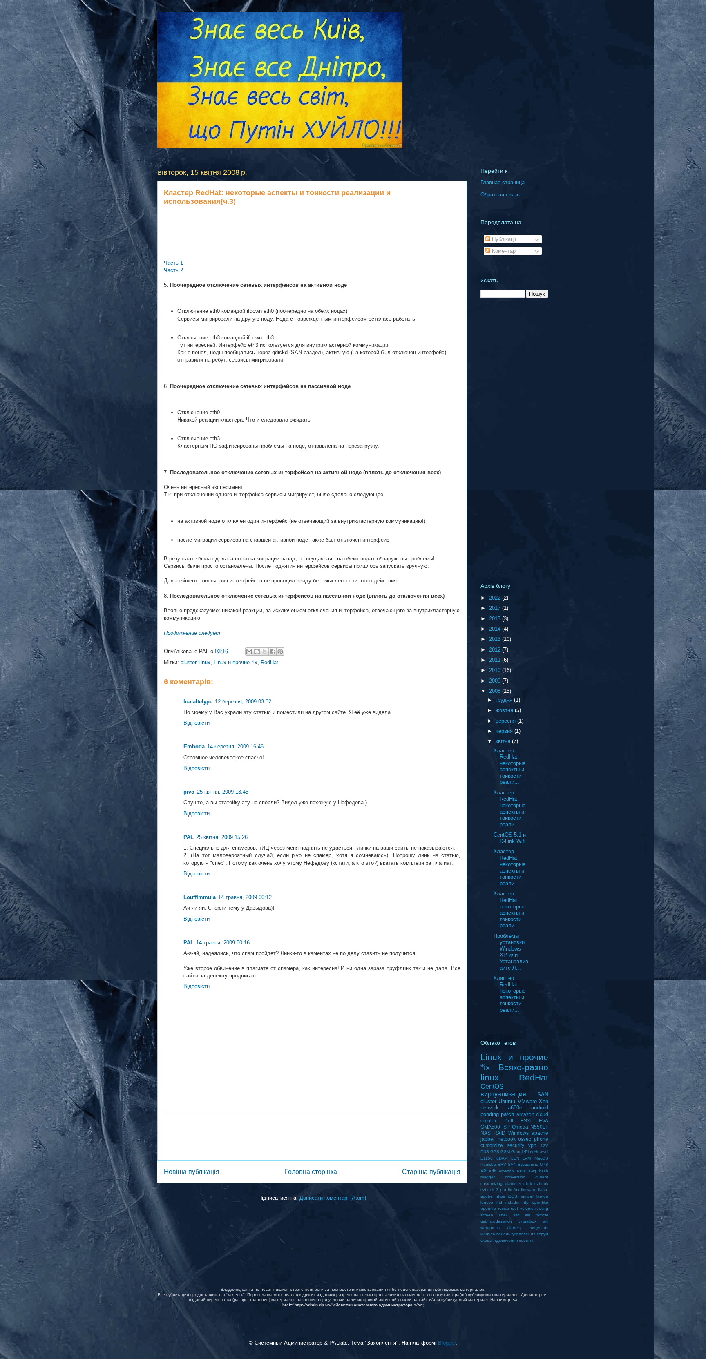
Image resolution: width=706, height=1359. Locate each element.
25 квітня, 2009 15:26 (222, 837)
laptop (542, 1196)
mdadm (512, 1202)
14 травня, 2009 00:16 (223, 942)
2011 (495, 660)
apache (540, 1133)
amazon (506, 1171)
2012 (495, 650)
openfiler (540, 1202)
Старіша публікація (431, 1171)
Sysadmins (528, 1164)
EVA (543, 1120)
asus (521, 1171)
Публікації (503, 239)
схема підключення (499, 1240)
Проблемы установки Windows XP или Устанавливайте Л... (511, 952)
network (489, 1108)
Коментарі (503, 251)
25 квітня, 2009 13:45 (222, 792)
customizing (491, 1183)
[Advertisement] (312, 232)
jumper (527, 1196)
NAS (485, 1133)
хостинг (526, 1240)
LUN (515, 1158)
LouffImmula (199, 897)
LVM (527, 1158)
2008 (495, 691)
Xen (543, 1101)
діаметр (515, 1227)
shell (503, 1215)
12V (544, 1145)
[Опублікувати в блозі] (257, 651)
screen (486, 1215)
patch (507, 1114)
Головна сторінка (311, 1171)
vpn (532, 1145)
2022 (495, 598)
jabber (487, 1139)
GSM (505, 1151)
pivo (188, 792)
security (515, 1145)
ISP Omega (515, 1126)
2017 (495, 608)
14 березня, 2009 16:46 (235, 746)
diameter (513, 1183)
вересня (506, 721)
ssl (527, 1215)
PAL (188, 837)
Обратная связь (500, 195)
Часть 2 (173, 270)
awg (532, 1171)
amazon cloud (532, 1114)
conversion (515, 1177)
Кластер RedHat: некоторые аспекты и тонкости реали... (509, 766)
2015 (495, 619)
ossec (524, 1139)
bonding (489, 1114)
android (539, 1108)
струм (542, 1234)
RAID (499, 1133)
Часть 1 (173, 263)
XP (483, 1171)
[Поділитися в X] (265, 651)
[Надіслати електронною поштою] (249, 651)
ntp (526, 1202)
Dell (508, 1120)
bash (543, 1171)
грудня (505, 700)
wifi (545, 1221)
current (541, 1177)
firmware (528, 1189)
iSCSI (513, 1196)
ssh (516, 1215)
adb (492, 1171)
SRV (502, 1164)
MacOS (541, 1158)
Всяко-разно (523, 1067)
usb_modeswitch (496, 1221)
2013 (495, 639)
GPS (494, 1151)
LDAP (501, 1158)
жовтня (505, 710)
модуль (487, 1234)
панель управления (515, 1234)
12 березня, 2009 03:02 (243, 701)
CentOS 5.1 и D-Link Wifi (510, 838)
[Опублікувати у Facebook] (272, 651)
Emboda (194, 746)
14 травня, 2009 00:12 (245, 897)
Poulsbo (488, 1164)
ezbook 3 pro (493, 1189)
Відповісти (196, 723)
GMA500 (490, 1126)
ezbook (541, 1183)
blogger (487, 1177)
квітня (504, 741)
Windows (518, 1133)
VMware (527, 1101)
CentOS (492, 1086)
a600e (515, 1108)
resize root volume (516, 1208)
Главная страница (502, 182)
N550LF (539, 1126)
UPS (544, 1164)
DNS (484, 1151)
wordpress (490, 1227)
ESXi (526, 1120)
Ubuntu (506, 1101)
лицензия (539, 1227)
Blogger (447, 1343)
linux (204, 662)
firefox (513, 1189)
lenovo (486, 1202)
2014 (495, 629)
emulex (488, 1120)
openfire (488, 1208)
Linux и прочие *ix (235, 662)
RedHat (269, 662)
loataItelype (197, 701)
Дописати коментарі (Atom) (332, 1198)
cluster (188, 662)
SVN (512, 1164)
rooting (541, 1208)
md (499, 1202)
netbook (507, 1139)
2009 (495, 681)
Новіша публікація (191, 1171)
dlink (527, 1183)
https (500, 1196)
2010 (495, 670)
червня (505, 731)
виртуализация (503, 1094)
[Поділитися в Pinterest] (280, 651)
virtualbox (527, 1221)
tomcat (542, 1215)
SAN (542, 1094)
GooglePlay (522, 1151)
